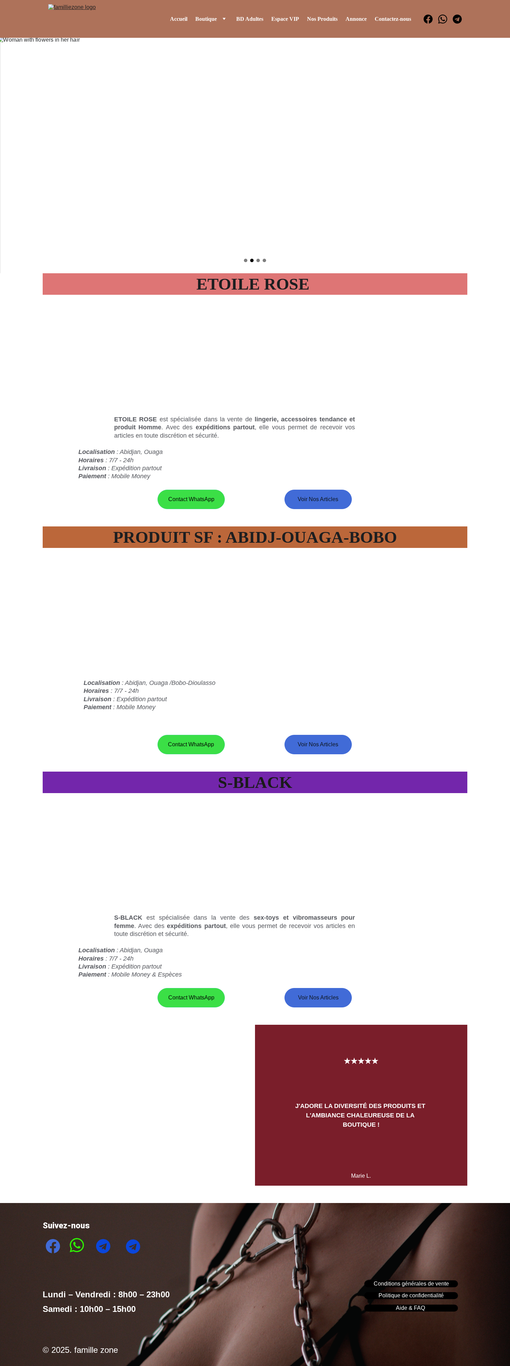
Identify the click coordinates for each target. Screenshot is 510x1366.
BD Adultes (249, 19)
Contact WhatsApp (191, 499)
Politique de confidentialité (411, 1295)
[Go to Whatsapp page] (445, 19)
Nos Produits (322, 19)
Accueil (178, 19)
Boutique (206, 19)
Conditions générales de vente (411, 1284)
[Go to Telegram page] (457, 19)
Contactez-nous (393, 19)
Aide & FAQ (411, 1308)
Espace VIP (285, 19)
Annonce (356, 19)
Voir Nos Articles (318, 499)
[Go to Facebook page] (431, 19)
